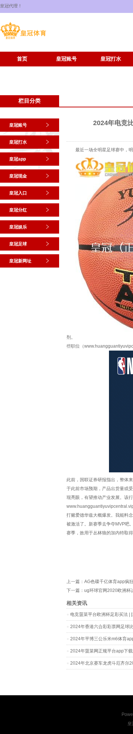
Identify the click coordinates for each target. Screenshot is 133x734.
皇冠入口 (18, 193)
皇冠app (17, 159)
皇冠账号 (66, 59)
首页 (22, 59)
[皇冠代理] (23, 39)
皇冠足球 (22, 70)
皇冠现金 (18, 176)
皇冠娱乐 (18, 227)
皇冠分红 (18, 210)
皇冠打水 (110, 59)
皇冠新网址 (66, 70)
